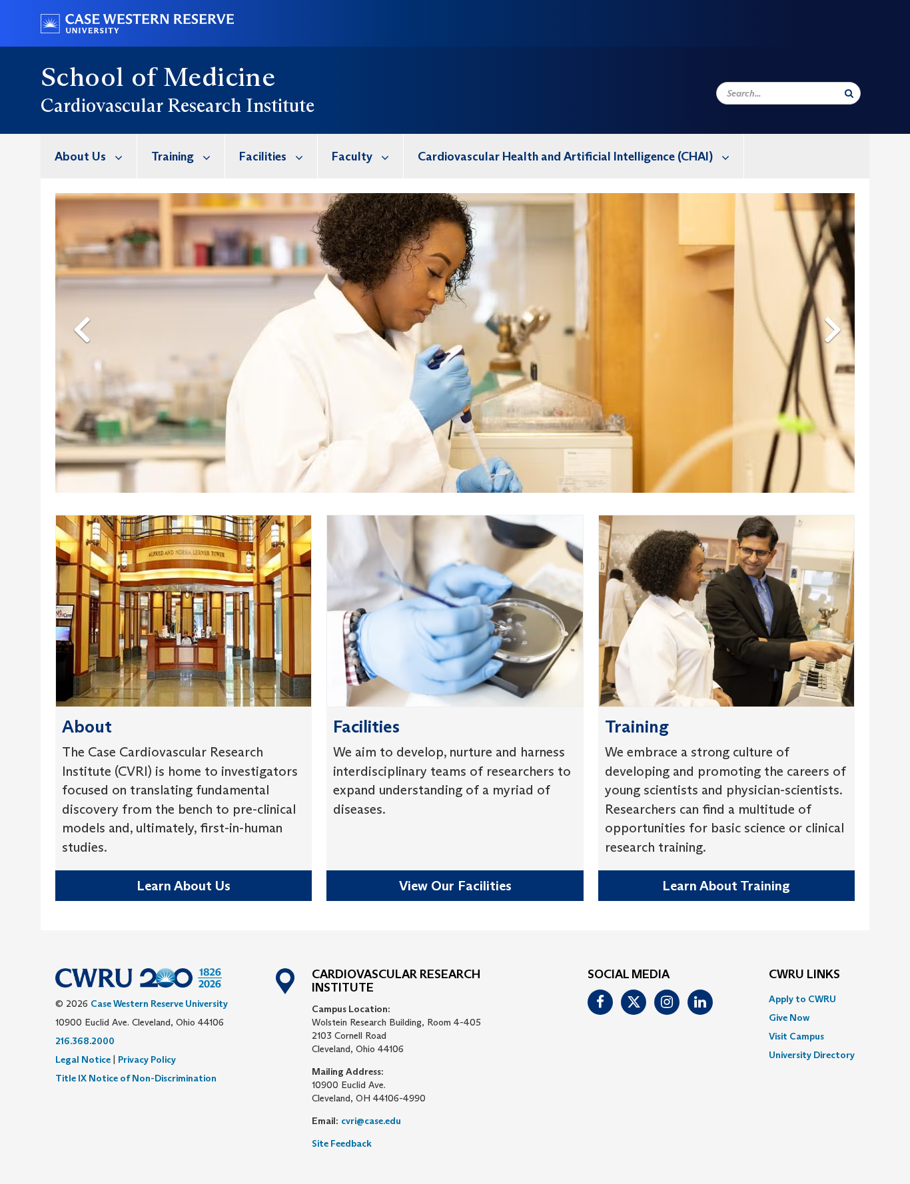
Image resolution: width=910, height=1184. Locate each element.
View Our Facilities (455, 886)
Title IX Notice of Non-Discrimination (136, 1078)
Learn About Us (183, 886)
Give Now (789, 1018)
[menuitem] (89, 156)
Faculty (352, 156)
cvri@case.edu (371, 1121)
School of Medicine (158, 76)
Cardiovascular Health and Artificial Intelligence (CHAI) (565, 156)
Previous (84, 308)
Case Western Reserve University (159, 1004)
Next (836, 308)
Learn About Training (726, 886)
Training (172, 156)
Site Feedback (342, 1143)
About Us (80, 156)
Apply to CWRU (802, 999)
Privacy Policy (147, 1059)
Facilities (262, 156)
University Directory (812, 1055)
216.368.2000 (85, 1041)
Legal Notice (83, 1059)
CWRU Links (804, 975)
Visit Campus (796, 1036)
